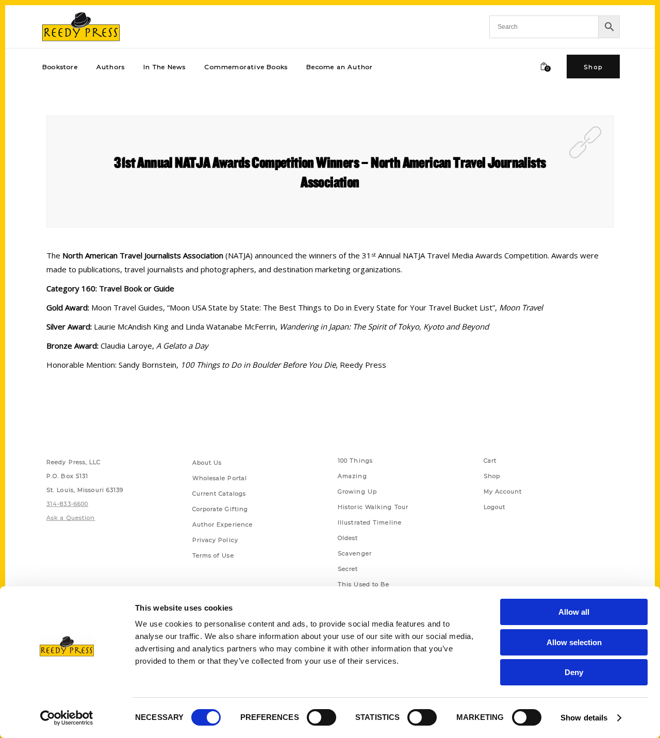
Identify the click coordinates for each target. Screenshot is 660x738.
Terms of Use (213, 555)
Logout (495, 507)
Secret (348, 568)
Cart (490, 460)
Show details (583, 717)
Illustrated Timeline (370, 522)
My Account (503, 491)
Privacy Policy (215, 540)
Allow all (573, 612)
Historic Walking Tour (373, 507)
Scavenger (355, 553)
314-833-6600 (67, 503)
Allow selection (574, 642)
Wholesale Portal (220, 478)
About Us (207, 462)
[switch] (321, 717)
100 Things (355, 460)
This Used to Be (364, 584)
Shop (492, 476)
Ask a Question (70, 517)
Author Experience (222, 524)
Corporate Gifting (220, 509)
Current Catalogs (219, 493)
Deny (574, 672)
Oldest (348, 538)
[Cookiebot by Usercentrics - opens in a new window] (67, 718)
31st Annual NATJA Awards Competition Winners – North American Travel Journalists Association (330, 172)
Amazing (352, 476)
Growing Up (357, 491)
